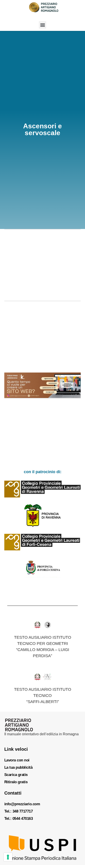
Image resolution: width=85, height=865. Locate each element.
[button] (42, 25)
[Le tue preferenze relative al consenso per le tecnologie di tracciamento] (8, 857)
